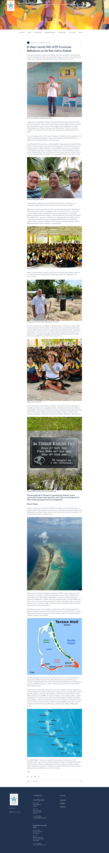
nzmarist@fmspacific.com (40, 844)
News (29, 32)
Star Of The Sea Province (28, 3)
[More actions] (81, 43)
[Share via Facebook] (27, 776)
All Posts (22, 32)
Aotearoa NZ (62, 32)
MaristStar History (50, 32)
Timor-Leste (72, 32)
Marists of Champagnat (25, 5)
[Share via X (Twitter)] (31, 776)
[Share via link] (38, 776)
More (80, 32)
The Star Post (38, 32)
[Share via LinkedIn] (35, 776)
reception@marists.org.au (41, 817)
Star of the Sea (12, 808)
